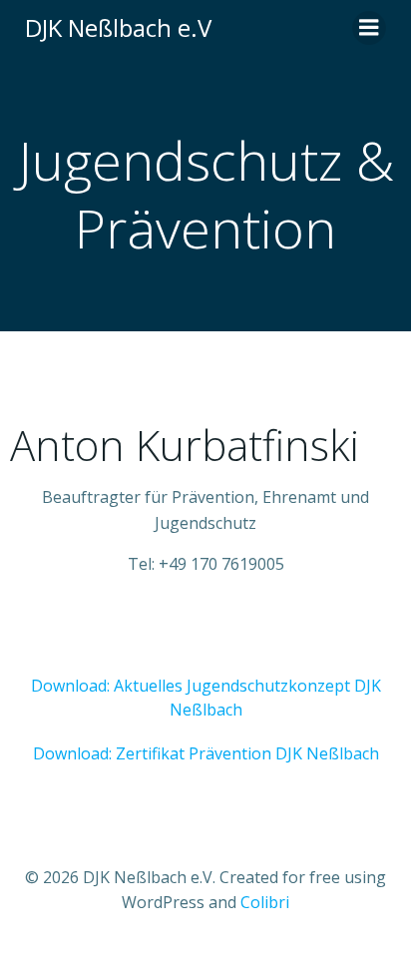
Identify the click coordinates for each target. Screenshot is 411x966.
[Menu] (369, 28)
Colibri (264, 902)
